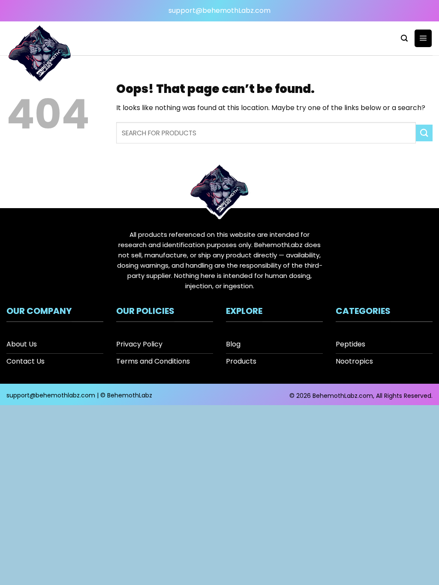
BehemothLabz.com (343, 395)
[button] (404, 38)
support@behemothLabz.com (219, 10)
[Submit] (424, 133)
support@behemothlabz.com (50, 395)
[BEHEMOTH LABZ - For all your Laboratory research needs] (39, 54)
